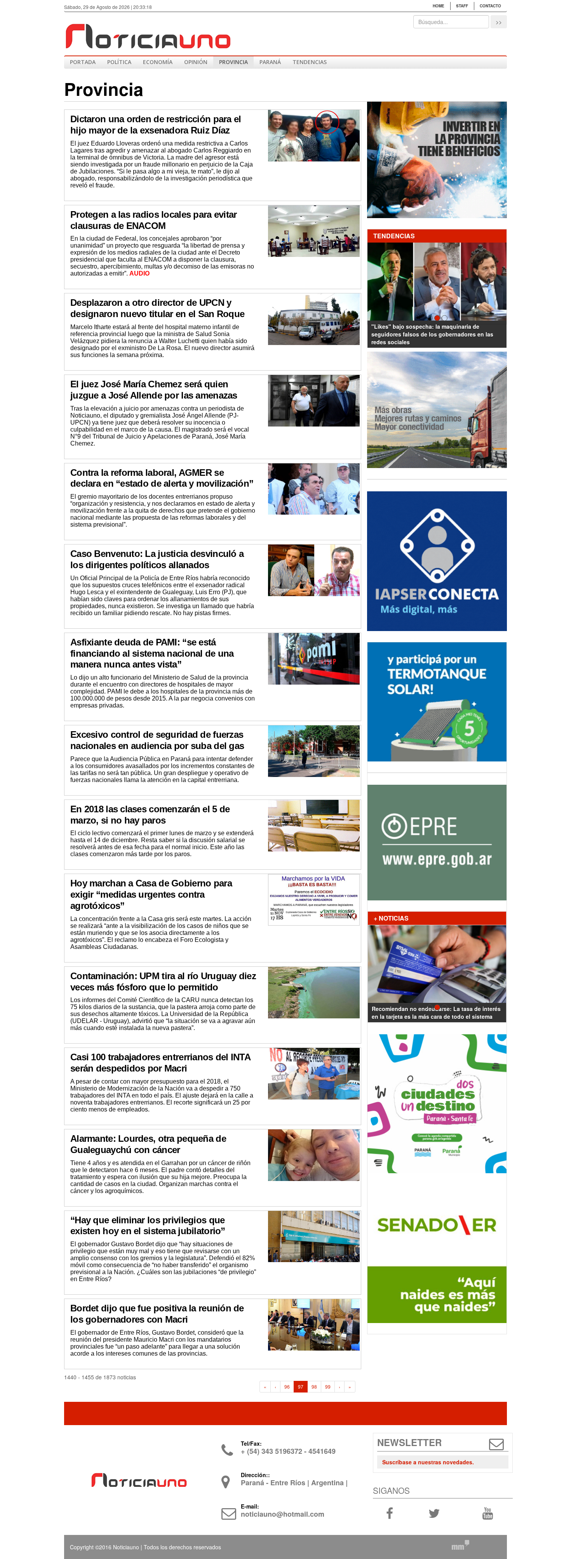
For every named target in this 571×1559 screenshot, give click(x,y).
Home (438, 6)
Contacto (490, 6)
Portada (83, 62)
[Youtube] (487, 1512)
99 (328, 1386)
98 (314, 1386)
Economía (157, 62)
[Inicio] (147, 33)
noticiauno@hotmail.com (282, 1514)
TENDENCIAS (309, 62)
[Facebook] (389, 1512)
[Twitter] (434, 1512)
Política (119, 62)
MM (460, 1544)
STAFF (462, 6)
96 (287, 1386)
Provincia (233, 62)
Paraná (270, 62)
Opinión (195, 62)
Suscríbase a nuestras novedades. (428, 1462)
